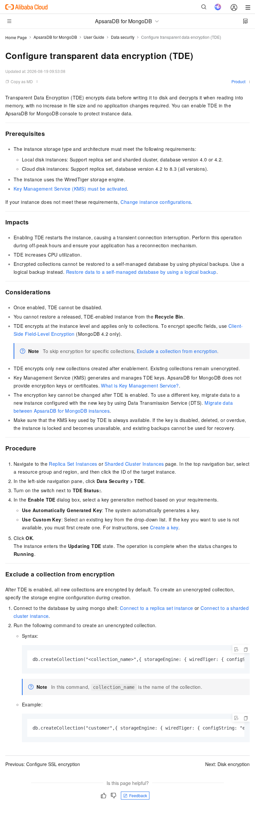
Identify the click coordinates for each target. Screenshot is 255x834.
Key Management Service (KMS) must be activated (70, 188)
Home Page (16, 37)
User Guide (94, 37)
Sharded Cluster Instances (134, 463)
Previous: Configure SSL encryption (42, 764)
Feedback (138, 795)
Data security (122, 37)
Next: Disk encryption (227, 764)
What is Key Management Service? (140, 385)
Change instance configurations (156, 202)
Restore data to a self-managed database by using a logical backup (141, 271)
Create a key (164, 527)
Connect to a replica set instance (156, 608)
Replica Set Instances (73, 463)
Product (238, 81)
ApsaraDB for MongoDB (55, 37)
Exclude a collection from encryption (177, 351)
